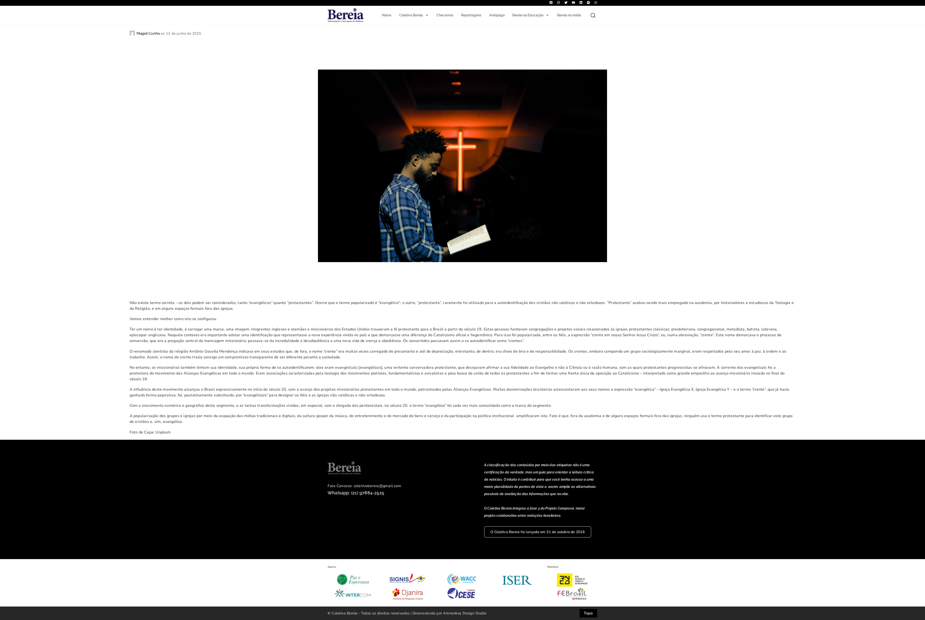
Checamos (444, 15)
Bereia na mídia (569, 15)
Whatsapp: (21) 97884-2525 (356, 492)
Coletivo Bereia (411, 15)
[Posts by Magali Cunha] (133, 33)
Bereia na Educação (527, 15)
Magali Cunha (149, 33)
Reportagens (471, 15)
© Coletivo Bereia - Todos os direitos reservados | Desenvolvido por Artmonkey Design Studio (407, 613)
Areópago (497, 15)
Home (386, 15)
